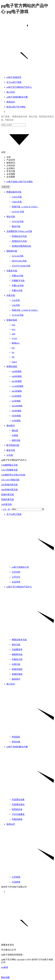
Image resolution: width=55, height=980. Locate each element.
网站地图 (5, 977)
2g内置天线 (6, 504)
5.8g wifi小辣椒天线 (10, 480)
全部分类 (5, 187)
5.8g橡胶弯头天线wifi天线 (13, 475)
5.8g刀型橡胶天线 (9, 470)
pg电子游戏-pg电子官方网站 (19, 182)
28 (9, 509)
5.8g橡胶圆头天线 (9, 465)
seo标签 (4, 967)
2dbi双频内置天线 (9, 485)
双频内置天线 (7, 494)
